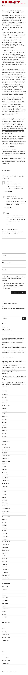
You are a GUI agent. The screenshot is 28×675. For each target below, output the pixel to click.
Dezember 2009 (6, 541)
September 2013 (6, 450)
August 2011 (5, 486)
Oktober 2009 (5, 547)
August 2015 (5, 430)
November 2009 (6, 544)
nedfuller (9, 182)
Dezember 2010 (6, 508)
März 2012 (4, 472)
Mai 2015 (4, 436)
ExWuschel (4, 376)
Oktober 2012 (5, 458)
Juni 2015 (4, 433)
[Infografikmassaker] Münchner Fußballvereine (13, 350)
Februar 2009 (5, 569)
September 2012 (6, 461)
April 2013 (4, 452)
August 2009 (5, 553)
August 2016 (5, 425)
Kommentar (5, 237)
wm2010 (4, 617)
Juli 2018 (4, 414)
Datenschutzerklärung (7, 329)
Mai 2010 (4, 528)
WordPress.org (5, 640)
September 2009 (6, 550)
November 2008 (6, 578)
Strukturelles (5, 603)
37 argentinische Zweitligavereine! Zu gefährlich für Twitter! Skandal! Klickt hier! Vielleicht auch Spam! (13, 367)
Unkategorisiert (5, 608)
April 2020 (4, 408)
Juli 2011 (4, 489)
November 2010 (6, 511)
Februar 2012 (5, 475)
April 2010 (4, 530)
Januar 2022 (5, 394)
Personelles (7, 170)
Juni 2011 (4, 491)
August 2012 (5, 464)
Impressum (4, 327)
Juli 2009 (4, 555)
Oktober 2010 (5, 514)
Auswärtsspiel (5, 586)
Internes (4, 595)
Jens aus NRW (5, 365)
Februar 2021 (5, 400)
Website (4, 269)
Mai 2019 (4, 411)
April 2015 (4, 439)
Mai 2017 (4, 419)
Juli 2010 (4, 522)
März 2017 (4, 422)
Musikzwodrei (5, 597)
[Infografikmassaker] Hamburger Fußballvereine (13, 352)
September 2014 (6, 441)
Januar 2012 (5, 477)
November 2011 (6, 483)
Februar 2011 (5, 503)
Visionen (4, 611)
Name (4, 255)
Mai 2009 (4, 561)
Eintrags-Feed (5, 634)
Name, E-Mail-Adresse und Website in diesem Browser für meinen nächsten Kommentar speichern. (13, 278)
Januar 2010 (5, 539)
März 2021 (4, 397)
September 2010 (6, 516)
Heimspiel (4, 589)
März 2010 (4, 533)
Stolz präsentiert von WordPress (9, 671)
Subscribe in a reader (7, 622)
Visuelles (4, 614)
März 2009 (4, 567)
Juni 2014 (4, 444)
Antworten (9, 191)
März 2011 (4, 500)
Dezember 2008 (6, 575)
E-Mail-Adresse (6, 262)
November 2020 (6, 405)
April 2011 (4, 497)
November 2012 (6, 455)
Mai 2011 (4, 494)
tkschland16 (5, 606)
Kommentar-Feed (6, 637)
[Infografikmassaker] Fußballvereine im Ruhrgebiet (14, 347)
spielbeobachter (11, 2)
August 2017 (5, 416)
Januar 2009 (5, 572)
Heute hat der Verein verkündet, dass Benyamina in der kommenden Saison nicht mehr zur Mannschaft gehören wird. (14, 130)
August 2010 (5, 519)
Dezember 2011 (6, 480)
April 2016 (4, 427)
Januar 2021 (5, 402)
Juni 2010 (4, 525)
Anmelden (4, 632)
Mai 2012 (4, 466)
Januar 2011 (5, 505)
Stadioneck (4, 361)
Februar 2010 (5, 536)
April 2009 (4, 564)
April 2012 (4, 469)
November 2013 (6, 447)
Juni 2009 (4, 558)
